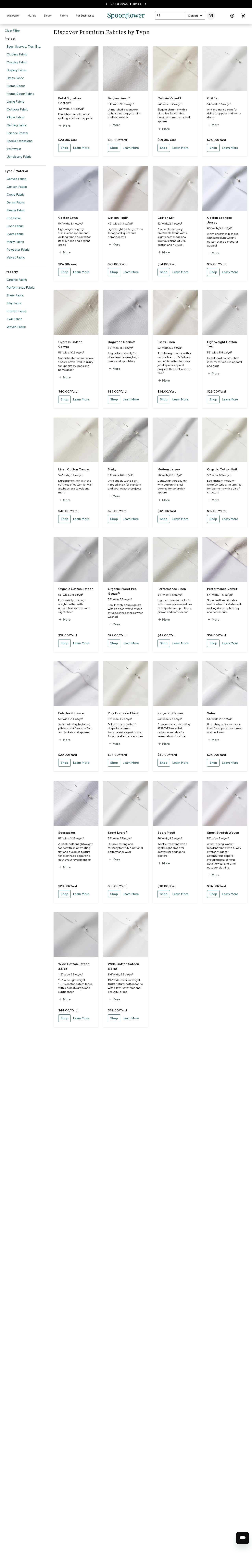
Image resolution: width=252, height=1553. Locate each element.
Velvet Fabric (16, 257)
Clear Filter (12, 30)
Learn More (81, 148)
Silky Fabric (14, 303)
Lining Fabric (15, 101)
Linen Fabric (15, 226)
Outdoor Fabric (17, 109)
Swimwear (14, 149)
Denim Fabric (16, 202)
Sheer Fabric (15, 295)
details (137, 4)
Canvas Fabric (16, 179)
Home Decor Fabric (20, 94)
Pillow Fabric (15, 117)
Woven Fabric (16, 327)
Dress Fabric (15, 78)
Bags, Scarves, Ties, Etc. (24, 46)
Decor (48, 15)
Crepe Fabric (16, 194)
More (64, 125)
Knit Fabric (14, 218)
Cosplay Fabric (17, 62)
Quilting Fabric (17, 125)
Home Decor (16, 86)
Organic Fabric (17, 280)
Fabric (64, 15)
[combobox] (195, 16)
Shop (64, 148)
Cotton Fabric (17, 187)
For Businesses (85, 15)
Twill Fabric (14, 319)
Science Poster (17, 133)
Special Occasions (19, 141)
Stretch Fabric (17, 311)
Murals (32, 15)
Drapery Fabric (17, 70)
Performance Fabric (20, 287)
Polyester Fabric (18, 249)
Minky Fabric (15, 242)
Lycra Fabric (15, 234)
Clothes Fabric (17, 54)
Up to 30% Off (121, 4)
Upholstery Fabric (19, 156)
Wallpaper (13, 15)
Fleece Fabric (16, 210)
